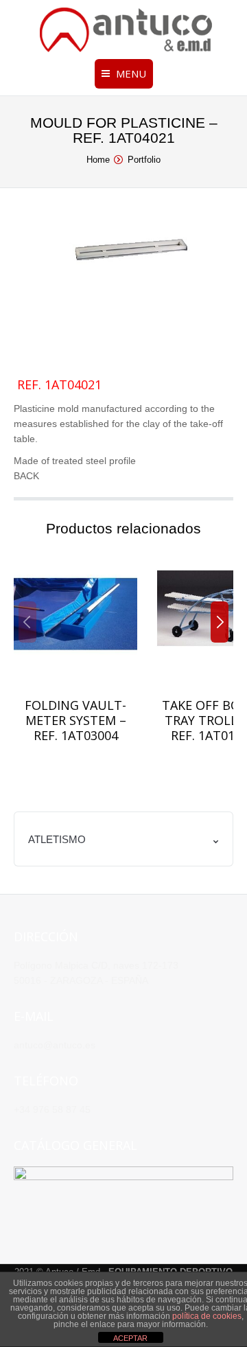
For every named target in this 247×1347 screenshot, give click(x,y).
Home (98, 159)
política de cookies (207, 1316)
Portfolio (144, 159)
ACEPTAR (130, 1338)
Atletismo (57, 839)
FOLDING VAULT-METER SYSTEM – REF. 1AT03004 (75, 720)
